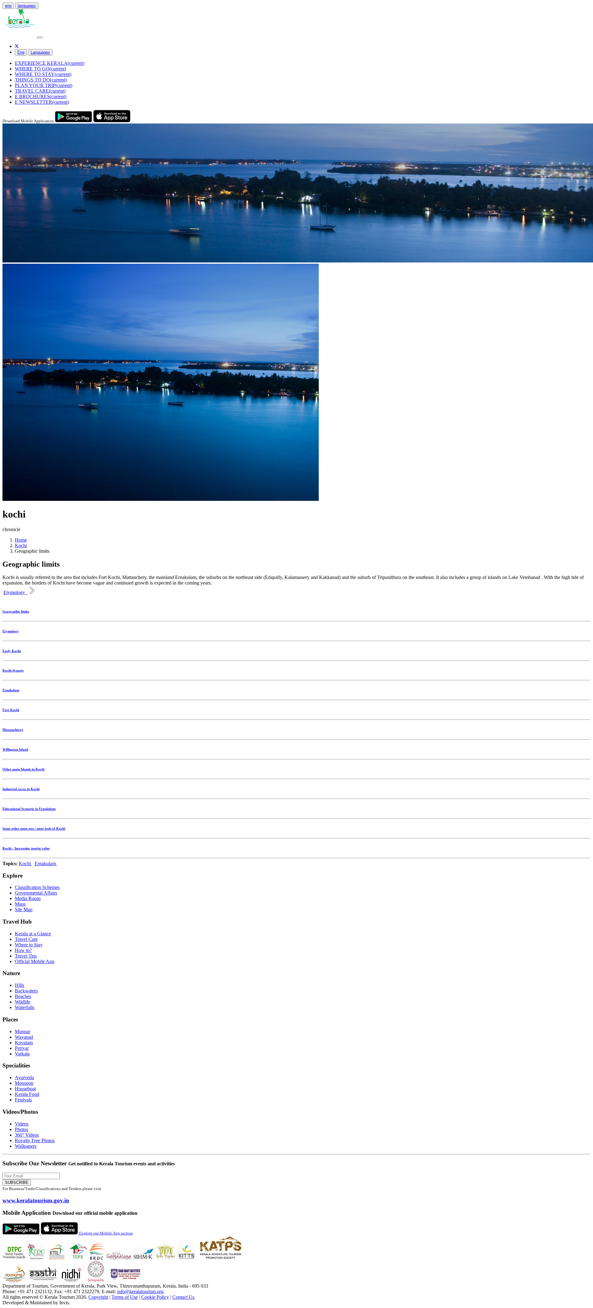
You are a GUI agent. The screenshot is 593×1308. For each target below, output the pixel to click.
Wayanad (24, 1037)
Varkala (22, 1053)
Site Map (23, 909)
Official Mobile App (34, 961)
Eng (20, 52)
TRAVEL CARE (40, 91)
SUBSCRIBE (16, 1182)
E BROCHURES (40, 96)
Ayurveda (24, 1077)
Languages (40, 52)
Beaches (23, 996)
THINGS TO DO (41, 79)
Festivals (23, 1099)
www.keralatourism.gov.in (35, 1200)
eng (8, 5)
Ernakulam (46, 863)
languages (27, 5)
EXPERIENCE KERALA (49, 63)
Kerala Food (27, 1094)
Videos (21, 1123)
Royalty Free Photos (35, 1140)
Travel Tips (26, 955)
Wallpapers (25, 1146)
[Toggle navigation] (40, 37)
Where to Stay (29, 944)
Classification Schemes (37, 887)
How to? (23, 950)
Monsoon (24, 1083)
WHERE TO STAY (43, 74)
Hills (19, 985)
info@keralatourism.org (140, 1291)
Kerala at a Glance (33, 933)
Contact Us (183, 1297)
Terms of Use (124, 1297)
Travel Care (26, 939)
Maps (20, 904)
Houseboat (25, 1088)
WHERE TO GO (40, 68)
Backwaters (26, 990)
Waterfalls (24, 1007)
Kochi (21, 545)
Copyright (98, 1297)
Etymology (15, 592)
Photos (21, 1129)
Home (21, 540)
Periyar (22, 1048)
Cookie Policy (155, 1297)
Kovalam (24, 1042)
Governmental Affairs (36, 892)
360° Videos (27, 1135)
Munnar (22, 1031)
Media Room (27, 898)
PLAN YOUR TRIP (43, 85)
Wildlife (22, 1001)
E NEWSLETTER (42, 102)
